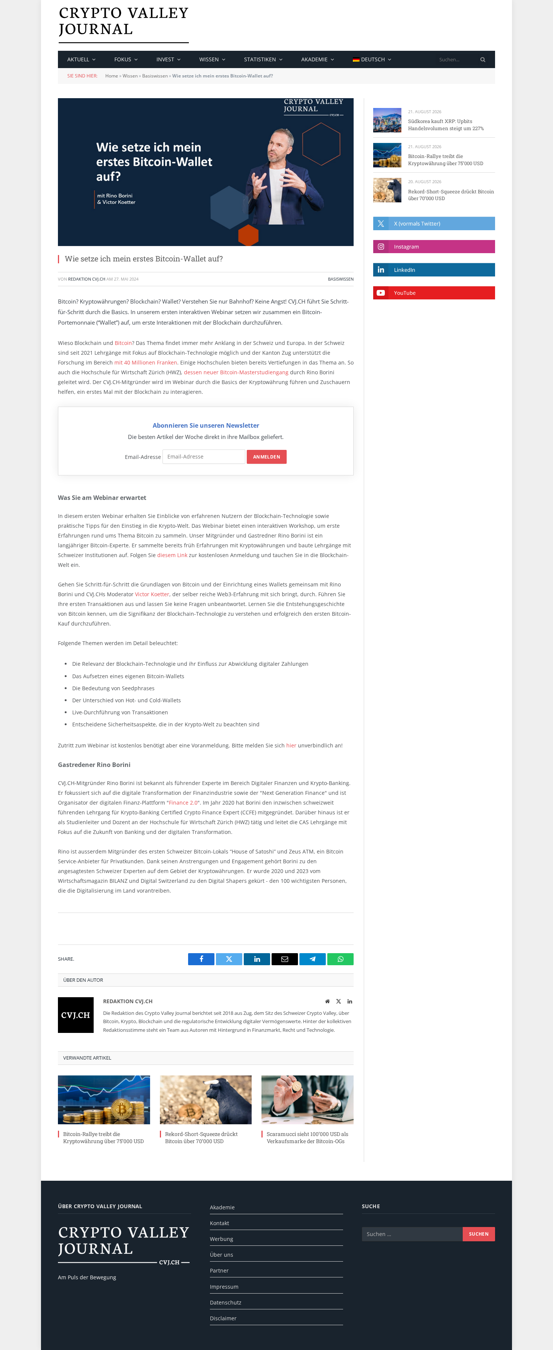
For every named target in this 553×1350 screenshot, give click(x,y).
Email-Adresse (143, 456)
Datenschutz (226, 1302)
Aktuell (78, 59)
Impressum (224, 1286)
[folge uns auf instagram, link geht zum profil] (434, 246)
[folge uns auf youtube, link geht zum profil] (434, 292)
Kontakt (219, 1223)
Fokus (122, 59)
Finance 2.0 (183, 802)
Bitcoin (123, 342)
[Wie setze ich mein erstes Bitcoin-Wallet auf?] (206, 172)
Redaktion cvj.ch (86, 279)
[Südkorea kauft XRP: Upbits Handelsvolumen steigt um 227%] (387, 120)
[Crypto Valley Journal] (124, 25)
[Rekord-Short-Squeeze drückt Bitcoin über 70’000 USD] (206, 1099)
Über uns (221, 1254)
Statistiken (260, 59)
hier (291, 745)
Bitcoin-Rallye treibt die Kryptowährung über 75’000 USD (103, 1137)
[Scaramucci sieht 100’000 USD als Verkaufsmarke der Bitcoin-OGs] (307, 1099)
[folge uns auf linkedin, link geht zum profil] (434, 269)
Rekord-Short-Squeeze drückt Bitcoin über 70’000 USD (201, 1137)
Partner (219, 1270)
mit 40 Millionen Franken (145, 362)
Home (111, 76)
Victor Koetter (152, 594)
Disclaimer (223, 1318)
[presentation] (483, 59)
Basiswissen (155, 76)
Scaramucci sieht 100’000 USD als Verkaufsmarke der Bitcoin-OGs (307, 1137)
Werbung (221, 1238)
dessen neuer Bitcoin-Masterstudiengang (236, 372)
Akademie (314, 59)
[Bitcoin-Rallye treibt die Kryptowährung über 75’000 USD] (104, 1099)
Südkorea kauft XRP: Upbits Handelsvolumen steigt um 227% (446, 125)
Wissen (209, 59)
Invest (165, 59)
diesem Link (172, 555)
